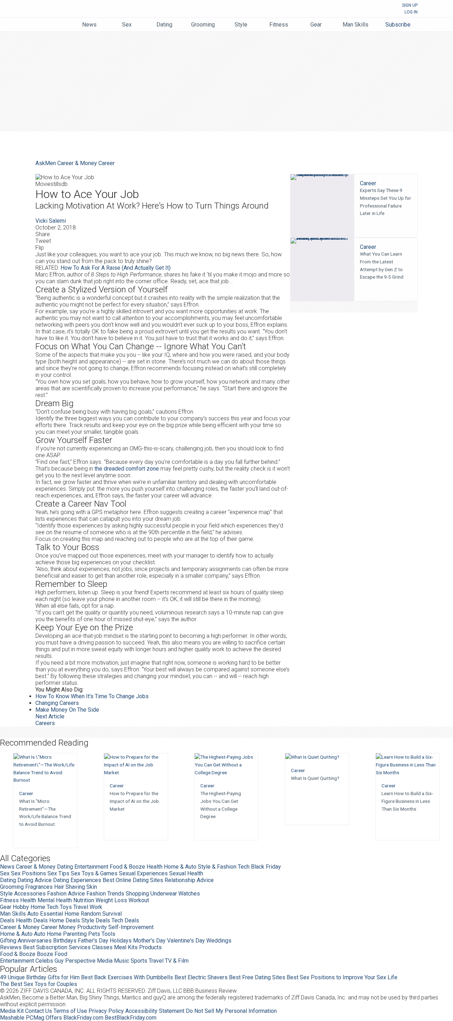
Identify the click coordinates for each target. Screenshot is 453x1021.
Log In (411, 12)
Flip (39, 247)
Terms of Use (70, 1011)
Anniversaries (35, 940)
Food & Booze (127, 866)
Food (61, 954)
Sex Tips (58, 873)
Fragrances (39, 886)
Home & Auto (180, 866)
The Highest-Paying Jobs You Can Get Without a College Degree (220, 804)
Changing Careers (57, 703)
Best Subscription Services (57, 947)
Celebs (44, 960)
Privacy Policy (106, 1011)
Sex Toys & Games (94, 873)
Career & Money (77, 163)
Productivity (92, 927)
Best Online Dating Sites (133, 880)
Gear (5, 907)
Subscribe (398, 24)
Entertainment (91, 866)
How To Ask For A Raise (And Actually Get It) (116, 267)
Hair (59, 886)
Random (91, 913)
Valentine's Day (186, 940)
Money (67, 927)
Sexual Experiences (143, 873)
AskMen (219, 9)
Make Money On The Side (67, 709)
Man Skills (13, 913)
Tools (108, 933)
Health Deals (32, 920)
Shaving (75, 886)
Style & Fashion (217, 866)
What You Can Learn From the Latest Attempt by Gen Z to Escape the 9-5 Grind (381, 265)
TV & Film (177, 960)
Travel (80, 907)
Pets (94, 933)
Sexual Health (186, 873)
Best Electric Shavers (201, 977)
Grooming (12, 886)
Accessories (30, 893)
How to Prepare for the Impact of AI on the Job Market (134, 801)
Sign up (410, 5)
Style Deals (95, 920)
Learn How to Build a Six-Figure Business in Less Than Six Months (407, 801)
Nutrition (83, 900)
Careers (45, 723)
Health (154, 866)
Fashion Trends (105, 893)
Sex (5, 873)
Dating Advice (34, 880)
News (7, 866)
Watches (189, 893)
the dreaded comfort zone (126, 468)
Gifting (8, 940)
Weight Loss (111, 900)
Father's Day (93, 940)
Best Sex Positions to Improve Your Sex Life (342, 977)
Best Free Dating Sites (257, 977)
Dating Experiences (77, 880)
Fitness (9, 900)
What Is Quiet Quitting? (315, 778)
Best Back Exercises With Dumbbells (127, 977)
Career (106, 163)
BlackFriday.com (83, 1017)
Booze (45, 954)
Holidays (121, 940)
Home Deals (64, 920)
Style (6, 893)
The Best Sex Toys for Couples (38, 984)
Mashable (12, 1017)
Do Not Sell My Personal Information (231, 1011)
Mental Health (55, 900)
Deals (7, 920)
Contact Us (38, 1011)
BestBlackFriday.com (130, 1017)
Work (96, 907)
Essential (51, 913)
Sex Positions (28, 873)
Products (150, 947)
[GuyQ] (54, 21)
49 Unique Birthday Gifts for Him (40, 977)
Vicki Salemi (50, 220)
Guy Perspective (75, 960)
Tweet (43, 241)
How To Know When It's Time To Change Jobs (92, 696)
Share (42, 234)
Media (105, 960)
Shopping (137, 893)
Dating (65, 866)
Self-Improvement (131, 927)
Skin (91, 886)
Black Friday (266, 866)
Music (121, 960)
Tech (244, 866)
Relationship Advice (189, 880)
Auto (33, 913)
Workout (138, 900)
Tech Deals (125, 920)
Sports (139, 960)
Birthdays (64, 940)
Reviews (11, 947)
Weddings (218, 940)
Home (37, 907)
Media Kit (12, 1011)
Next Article (49, 716)
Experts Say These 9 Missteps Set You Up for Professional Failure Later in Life (385, 201)
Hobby (21, 907)
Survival (112, 913)
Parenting (75, 933)
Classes (102, 947)
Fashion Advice (66, 893)
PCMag (35, 1017)
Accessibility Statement (154, 1011)
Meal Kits (126, 947)
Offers (54, 1017)
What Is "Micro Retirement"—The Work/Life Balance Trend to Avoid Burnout (45, 812)
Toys (66, 907)
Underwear (163, 893)
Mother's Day (149, 940)
